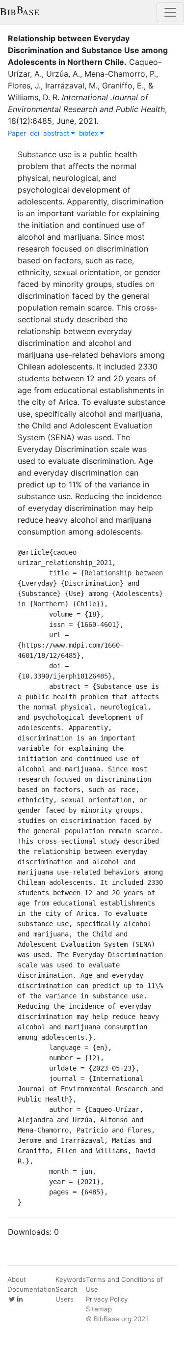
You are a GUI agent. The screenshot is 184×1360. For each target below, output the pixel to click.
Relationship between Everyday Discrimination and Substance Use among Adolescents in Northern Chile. (88, 50)
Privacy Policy (107, 1299)
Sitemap (99, 1309)
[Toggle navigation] (170, 12)
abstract (57, 133)
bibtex (89, 133)
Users (64, 1299)
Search (66, 1289)
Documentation (31, 1289)
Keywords (70, 1279)
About (16, 1279)
